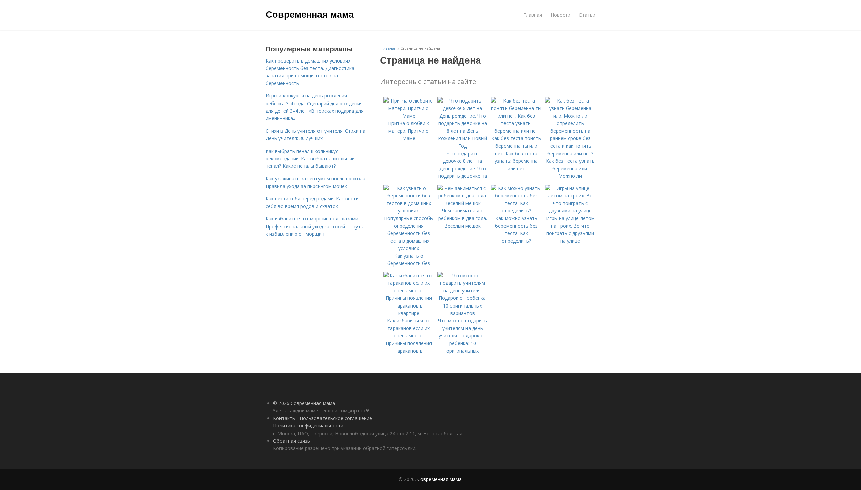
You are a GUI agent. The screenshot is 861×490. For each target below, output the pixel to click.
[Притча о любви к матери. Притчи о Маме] (408, 116)
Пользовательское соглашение (336, 418)
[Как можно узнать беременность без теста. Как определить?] (516, 210)
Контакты (284, 418)
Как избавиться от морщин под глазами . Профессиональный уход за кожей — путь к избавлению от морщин (314, 226)
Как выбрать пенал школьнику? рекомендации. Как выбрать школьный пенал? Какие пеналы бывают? (310, 158)
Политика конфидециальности (308, 425)
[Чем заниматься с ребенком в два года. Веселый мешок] (462, 203)
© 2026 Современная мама (304, 403)
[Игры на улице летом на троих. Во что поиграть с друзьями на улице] (570, 210)
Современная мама (310, 14)
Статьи (587, 15)
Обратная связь (291, 441)
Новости (560, 15)
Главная (532, 15)
